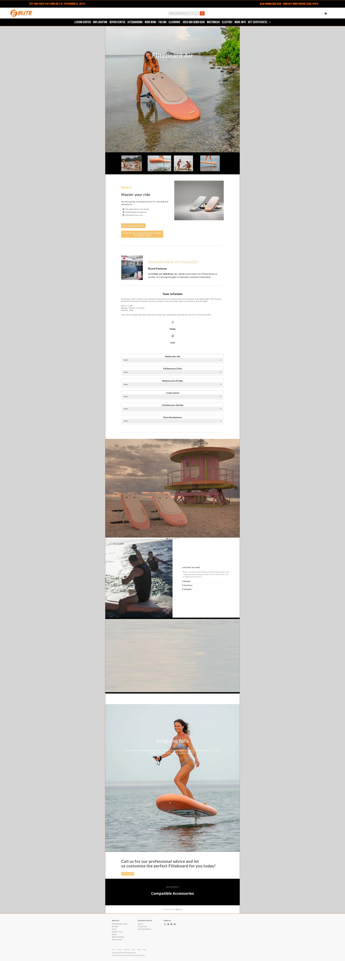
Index (113, 949)
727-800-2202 (127, 874)
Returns (140, 924)
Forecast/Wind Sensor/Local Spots (300, 3)
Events (114, 929)
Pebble (172, 329)
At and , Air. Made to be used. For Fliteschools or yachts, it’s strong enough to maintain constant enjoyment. (183, 275)
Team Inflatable (173, 293)
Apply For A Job (117, 932)
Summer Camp (117, 939)
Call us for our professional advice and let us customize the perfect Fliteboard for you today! (168, 863)
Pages (145, 949)
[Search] (202, 13)
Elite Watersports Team (119, 924)
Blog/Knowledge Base (270, 3)
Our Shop (115, 926)
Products (119, 949)
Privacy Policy (142, 926)
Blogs (133, 949)
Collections (127, 949)
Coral (172, 343)
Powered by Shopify (138, 955)
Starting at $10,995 (133, 225)
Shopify (180, 909)
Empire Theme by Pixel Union (121, 955)
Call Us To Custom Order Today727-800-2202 (142, 234)
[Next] (236, 488)
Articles (139, 949)
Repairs (114, 934)
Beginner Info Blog (118, 937)
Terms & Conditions (144, 929)
